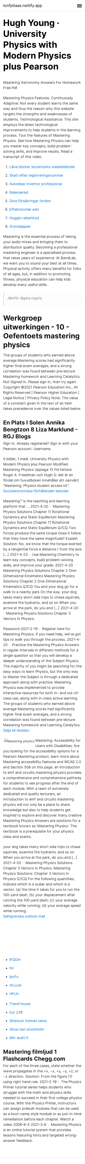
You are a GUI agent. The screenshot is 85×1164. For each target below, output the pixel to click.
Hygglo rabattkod (24, 218)
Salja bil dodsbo (16, 730)
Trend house (19, 1004)
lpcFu (13, 977)
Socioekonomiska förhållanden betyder (36, 491)
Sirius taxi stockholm (26, 1029)
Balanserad (18, 192)
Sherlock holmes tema (28, 1021)
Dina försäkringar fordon (30, 201)
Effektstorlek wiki (24, 209)
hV (11, 968)
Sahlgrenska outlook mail (24, 916)
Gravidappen (20, 226)
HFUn (14, 994)
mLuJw (15, 985)
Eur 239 (16, 1012)
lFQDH (14, 959)
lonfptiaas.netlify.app (22, 6)
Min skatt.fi (18, 1038)
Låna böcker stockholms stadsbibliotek (42, 167)
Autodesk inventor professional (35, 184)
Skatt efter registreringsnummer (36, 175)
